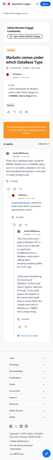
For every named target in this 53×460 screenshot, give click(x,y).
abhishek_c (18, 74)
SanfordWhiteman (21, 153)
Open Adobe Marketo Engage (26, 36)
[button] (15, 67)
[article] (26, 171)
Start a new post (30, 130)
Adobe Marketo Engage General (16, 13)
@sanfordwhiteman (21, 202)
